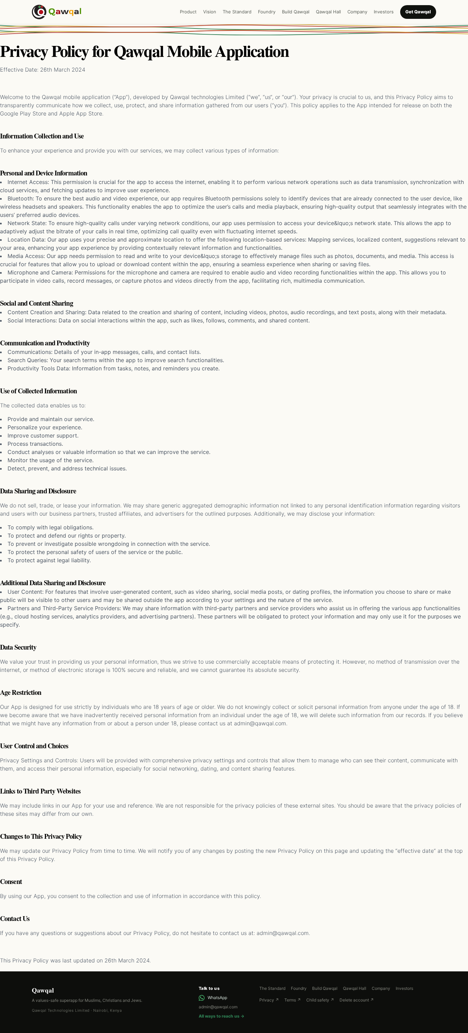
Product (188, 11)
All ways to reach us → (221, 1016)
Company (357, 11)
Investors (384, 11)
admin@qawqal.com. (283, 933)
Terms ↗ (292, 1000)
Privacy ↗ (269, 1000)
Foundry (266, 11)
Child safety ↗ (320, 1000)
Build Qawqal (295, 11)
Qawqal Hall (328, 11)
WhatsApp (217, 997)
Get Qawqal (418, 11)
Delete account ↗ (357, 1000)
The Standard (237, 11)
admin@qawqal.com (218, 1006)
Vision (209, 11)
